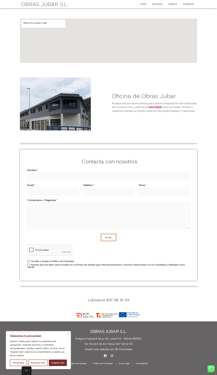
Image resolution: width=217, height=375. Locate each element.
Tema (142, 185)
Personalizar (19, 362)
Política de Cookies (78, 363)
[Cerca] (68, 333)
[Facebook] (105, 356)
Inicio (143, 4)
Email (31, 185)
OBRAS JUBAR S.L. (44, 4)
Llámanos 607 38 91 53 (108, 300)
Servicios (157, 4)
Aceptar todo (57, 362)
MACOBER (155, 107)
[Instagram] (112, 356)
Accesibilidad (142, 363)
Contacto (188, 4)
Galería (172, 4)
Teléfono (88, 185)
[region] (38, 350)
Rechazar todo (38, 362)
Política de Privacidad (102, 363)
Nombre (32, 170)
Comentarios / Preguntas (42, 200)
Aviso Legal (124, 363)
